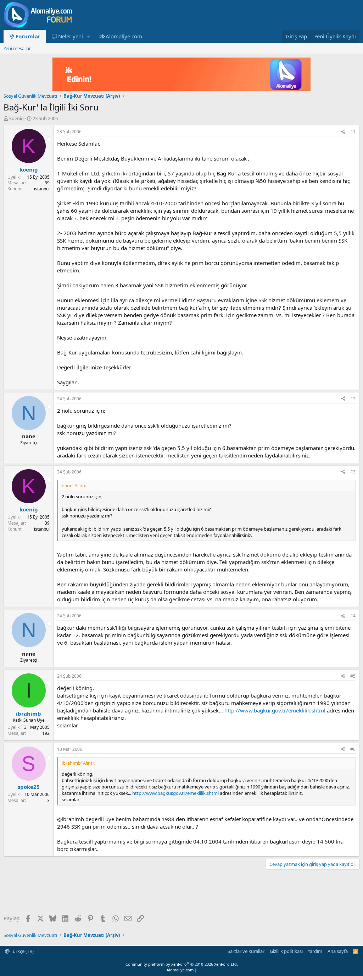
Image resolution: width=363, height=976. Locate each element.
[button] (88, 36)
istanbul (42, 189)
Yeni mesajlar (17, 48)
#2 (353, 399)
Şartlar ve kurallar (246, 951)
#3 (353, 472)
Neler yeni (70, 36)
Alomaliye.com (124, 36)
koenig (16, 118)
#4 (353, 616)
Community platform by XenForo (181, 964)
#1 (353, 132)
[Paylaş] (343, 132)
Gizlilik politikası (286, 951)
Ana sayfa (338, 951)
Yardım (315, 951)
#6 (353, 749)
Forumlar (28, 36)
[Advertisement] (133, 893)
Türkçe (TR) (22, 951)
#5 (353, 676)
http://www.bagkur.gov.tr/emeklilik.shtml (274, 710)
